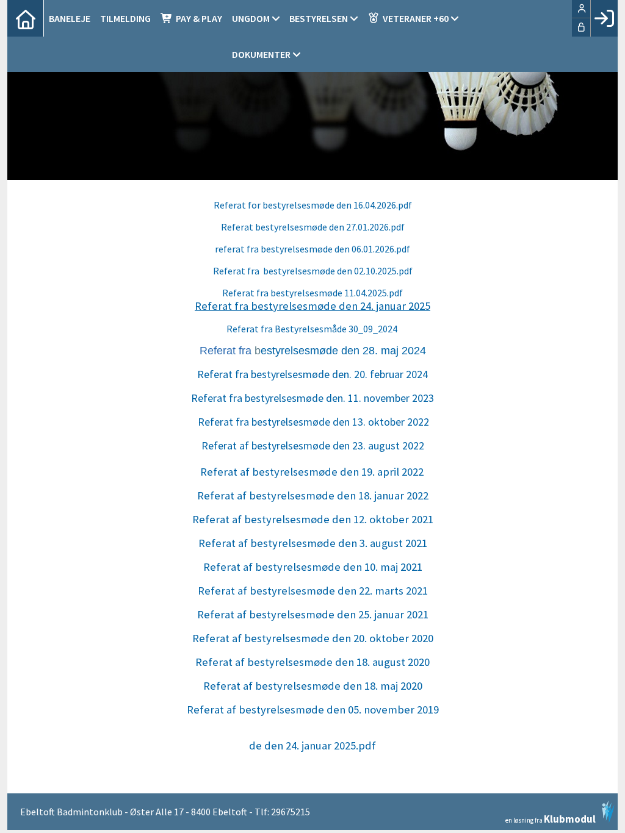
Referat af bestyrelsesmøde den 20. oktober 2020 (312, 638)
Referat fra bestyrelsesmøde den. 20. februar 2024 (312, 374)
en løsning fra (550, 818)
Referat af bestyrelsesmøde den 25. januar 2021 (312, 614)
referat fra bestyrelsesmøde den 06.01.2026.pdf (312, 249)
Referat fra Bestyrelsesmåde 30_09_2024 (312, 329)
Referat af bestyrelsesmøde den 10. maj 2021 (312, 567)
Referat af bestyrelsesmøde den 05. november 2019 (313, 710)
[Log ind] (604, 18)
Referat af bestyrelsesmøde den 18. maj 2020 (312, 686)
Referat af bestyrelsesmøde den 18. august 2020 (312, 662)
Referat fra (237, 271)
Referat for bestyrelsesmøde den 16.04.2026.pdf (313, 205)
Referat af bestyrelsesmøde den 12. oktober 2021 (312, 519)
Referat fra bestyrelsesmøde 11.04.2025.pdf (312, 293)
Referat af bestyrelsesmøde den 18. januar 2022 (312, 495)
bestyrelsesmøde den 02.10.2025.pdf (337, 271)
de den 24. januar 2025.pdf (312, 745)
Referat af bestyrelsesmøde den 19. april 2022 (312, 472)
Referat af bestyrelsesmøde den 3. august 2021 (312, 543)
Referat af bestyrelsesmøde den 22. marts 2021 (313, 591)
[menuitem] (25, 18)
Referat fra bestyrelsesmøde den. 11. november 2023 (312, 398)
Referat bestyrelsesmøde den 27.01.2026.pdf (313, 227)
